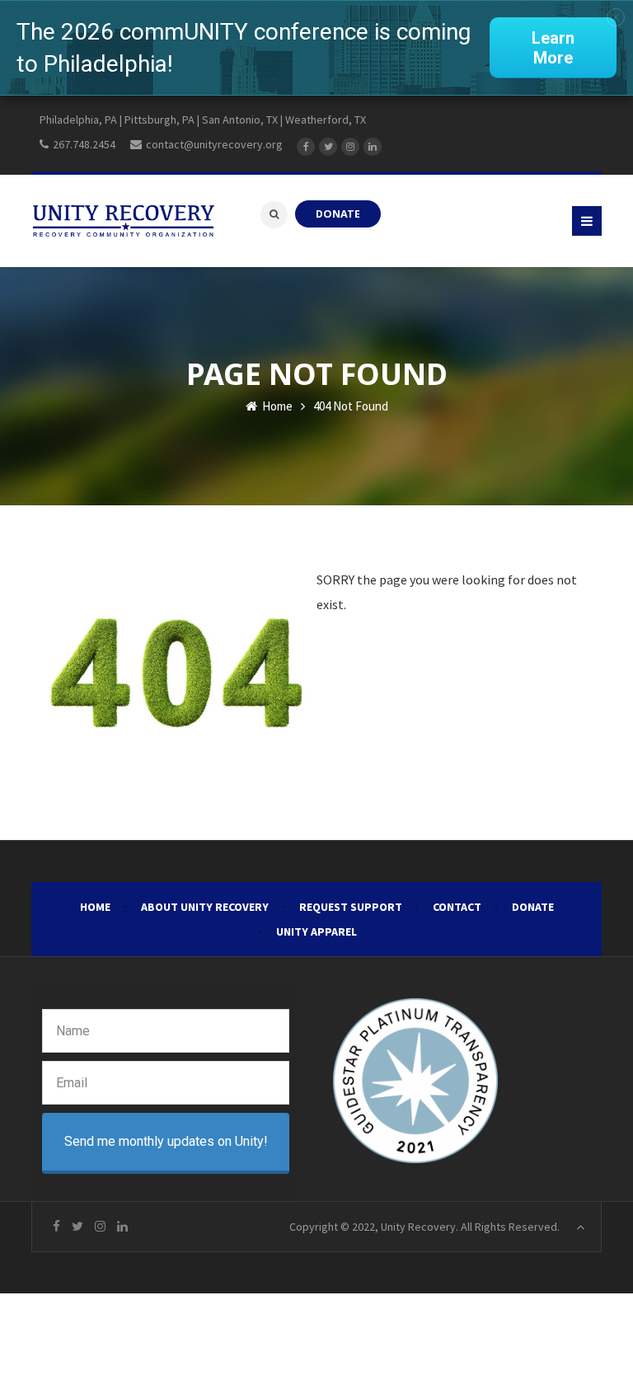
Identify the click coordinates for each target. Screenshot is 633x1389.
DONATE (338, 214)
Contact (457, 906)
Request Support (350, 906)
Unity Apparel (316, 931)
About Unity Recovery (205, 906)
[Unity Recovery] (123, 221)
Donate (533, 906)
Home (276, 406)
